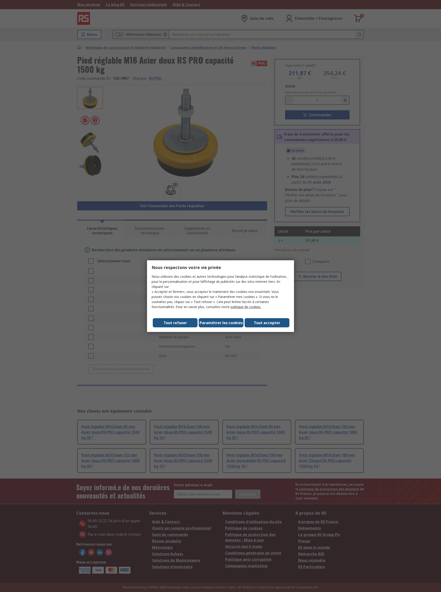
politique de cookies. (246, 307)
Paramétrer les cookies (221, 322)
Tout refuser (175, 322)
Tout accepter (267, 322)
